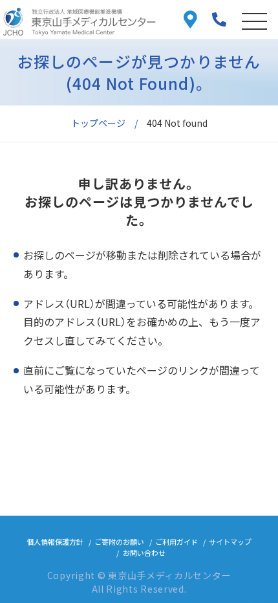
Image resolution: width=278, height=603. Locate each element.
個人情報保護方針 (55, 541)
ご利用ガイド (176, 541)
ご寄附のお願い (119, 541)
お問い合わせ (144, 552)
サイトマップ (230, 541)
